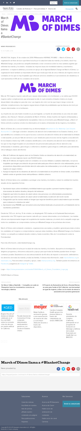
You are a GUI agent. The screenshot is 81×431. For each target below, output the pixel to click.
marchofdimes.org (70, 257)
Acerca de (52, 9)
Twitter (30, 264)
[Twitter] (14, 2)
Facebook (4, 264)
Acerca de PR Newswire (50, 402)
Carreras (45, 422)
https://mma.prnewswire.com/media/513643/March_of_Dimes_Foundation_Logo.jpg (37, 269)
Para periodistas (39, 9)
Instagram (23, 264)
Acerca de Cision (48, 405)
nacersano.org (6, 261)
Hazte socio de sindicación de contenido (47, 412)
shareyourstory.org (48, 261)
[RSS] (10, 2)
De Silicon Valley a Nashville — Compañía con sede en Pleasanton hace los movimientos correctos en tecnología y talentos (20, 287)
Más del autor (23, 299)
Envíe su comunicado (70, 3)
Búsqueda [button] (70, 9)
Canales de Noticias (23, 9)
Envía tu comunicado (72, 404)
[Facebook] (3, 2)
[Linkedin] (7, 2)
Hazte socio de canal (49, 418)
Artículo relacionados (9, 299)
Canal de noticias (28, 402)
